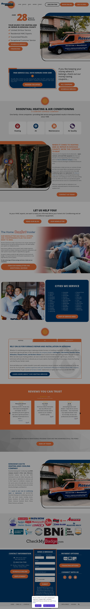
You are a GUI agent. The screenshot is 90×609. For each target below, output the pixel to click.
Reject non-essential (49, 605)
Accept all (38, 605)
